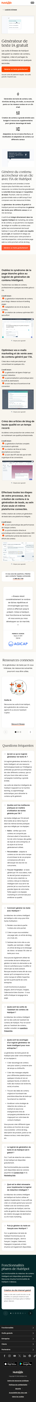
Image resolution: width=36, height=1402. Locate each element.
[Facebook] (4, 1356)
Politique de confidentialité (18, 1385)
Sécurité (18, 1389)
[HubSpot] (7, 2)
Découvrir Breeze (18, 724)
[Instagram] (10, 1356)
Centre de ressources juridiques (18, 1381)
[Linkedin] (25, 1356)
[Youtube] (14, 1356)
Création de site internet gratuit (17, 1290)
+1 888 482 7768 (18, 578)
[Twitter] (20, 1356)
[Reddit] (30, 1356)
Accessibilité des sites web (18, 1393)
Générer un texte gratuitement (16, 69)
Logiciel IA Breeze (11, 10)
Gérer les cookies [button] (18, 1397)
